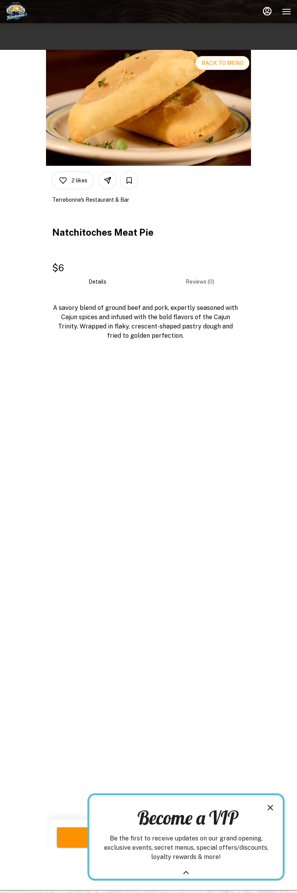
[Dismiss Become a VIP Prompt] (270, 807)
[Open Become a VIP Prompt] (186, 872)
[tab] (97, 281)
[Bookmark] (129, 180)
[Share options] (107, 180)
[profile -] (267, 11)
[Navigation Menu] (286, 11)
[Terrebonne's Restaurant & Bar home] (40, 11)
